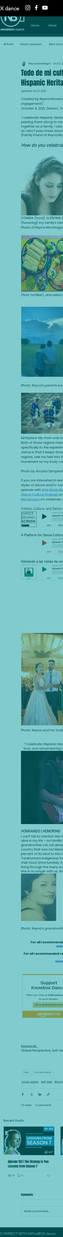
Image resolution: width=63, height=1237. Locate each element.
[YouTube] (44, 7)
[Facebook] (36, 7)
